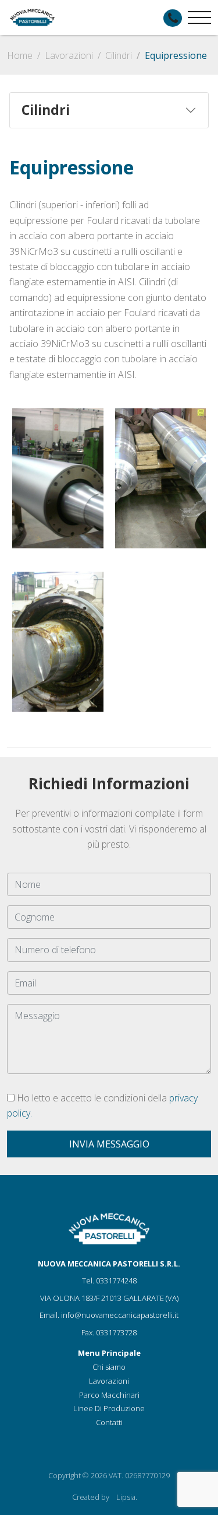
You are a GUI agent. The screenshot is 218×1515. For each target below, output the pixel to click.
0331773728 (116, 1332)
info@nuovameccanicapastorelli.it (119, 1315)
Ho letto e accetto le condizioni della (102, 1105)
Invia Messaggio (109, 1144)
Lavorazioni (69, 55)
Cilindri (118, 55)
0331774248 (116, 1280)
